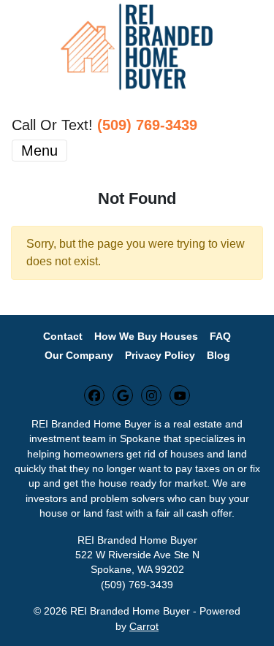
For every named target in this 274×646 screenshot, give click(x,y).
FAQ (220, 336)
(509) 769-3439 (147, 125)
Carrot (144, 626)
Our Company (79, 355)
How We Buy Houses (146, 336)
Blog (218, 355)
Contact (63, 336)
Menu (39, 150)
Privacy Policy (160, 355)
